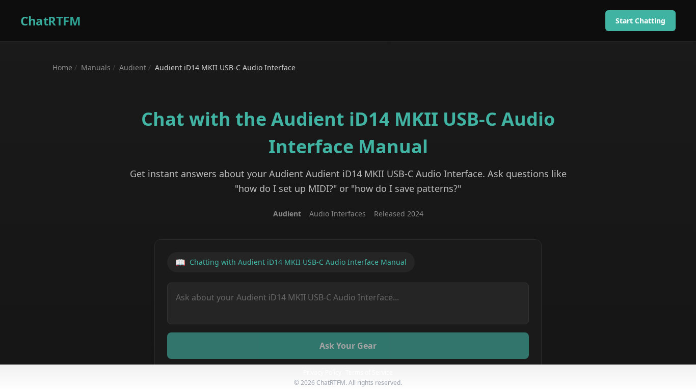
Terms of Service (369, 372)
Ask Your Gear (348, 345)
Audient (132, 67)
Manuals (96, 67)
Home (62, 67)
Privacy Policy (322, 372)
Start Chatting (640, 20)
